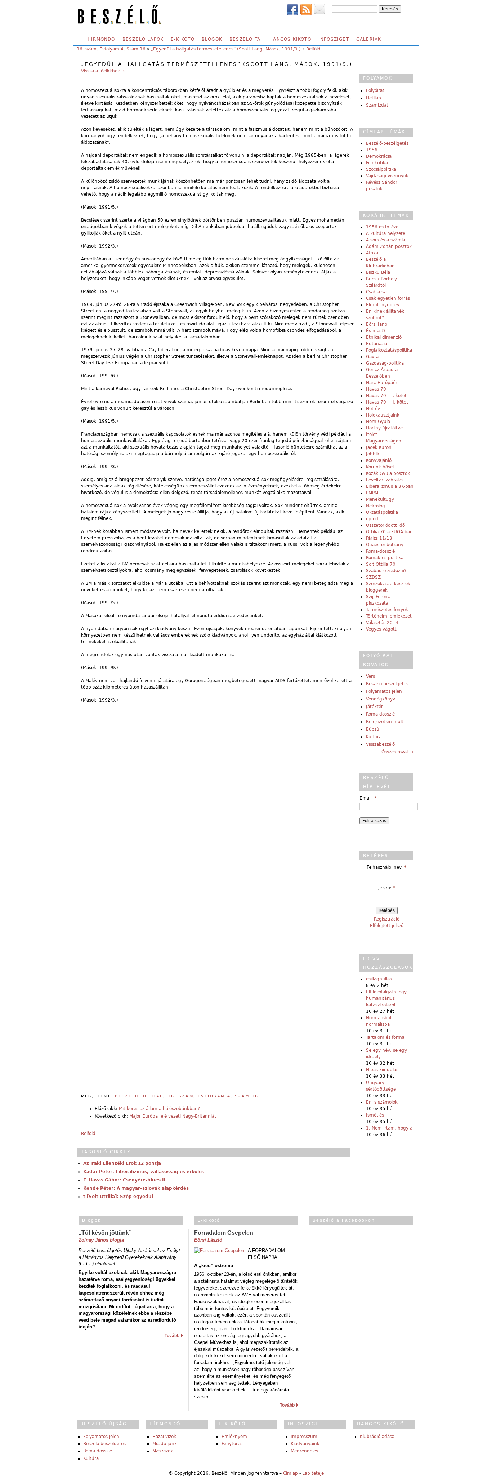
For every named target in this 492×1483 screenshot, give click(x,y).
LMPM (372, 492)
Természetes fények (387, 609)
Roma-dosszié (380, 551)
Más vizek (162, 1450)
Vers (370, 676)
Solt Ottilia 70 (380, 564)
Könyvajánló (379, 460)
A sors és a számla (385, 239)
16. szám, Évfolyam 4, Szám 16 (111, 49)
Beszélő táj (245, 39)
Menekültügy (380, 499)
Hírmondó (101, 39)
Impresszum (304, 1436)
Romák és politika (384, 557)
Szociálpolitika (381, 169)
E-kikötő (182, 39)
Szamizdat (377, 105)
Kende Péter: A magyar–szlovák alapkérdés (136, 1188)
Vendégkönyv (380, 699)
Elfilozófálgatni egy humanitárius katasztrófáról (386, 998)
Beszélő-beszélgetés (387, 143)
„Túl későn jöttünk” (105, 1233)
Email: (367, 798)
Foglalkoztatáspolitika (389, 350)
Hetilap (373, 98)
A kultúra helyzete (385, 233)
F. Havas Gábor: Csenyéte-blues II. (125, 1180)
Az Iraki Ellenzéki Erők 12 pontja (122, 1163)
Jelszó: (386, 887)
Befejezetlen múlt (384, 721)
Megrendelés (304, 1450)
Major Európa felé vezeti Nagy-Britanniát (172, 1116)
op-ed (372, 518)
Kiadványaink (305, 1443)
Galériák (368, 39)
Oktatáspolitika (382, 512)
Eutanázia (376, 343)
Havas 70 (376, 389)
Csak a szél (377, 291)
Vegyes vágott (381, 629)
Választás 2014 (382, 622)
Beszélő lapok (143, 39)
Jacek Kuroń (379, 447)
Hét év (373, 408)
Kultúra (373, 736)
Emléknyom (234, 1436)
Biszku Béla (378, 272)
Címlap (290, 1473)
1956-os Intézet (383, 227)
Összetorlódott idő (385, 525)
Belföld (313, 49)
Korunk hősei (380, 466)
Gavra (372, 356)
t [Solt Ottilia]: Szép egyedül (118, 1196)
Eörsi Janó (376, 324)
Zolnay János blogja (101, 1240)
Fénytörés (232, 1443)
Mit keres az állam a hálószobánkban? (159, 1108)
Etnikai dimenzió (384, 337)
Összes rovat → (397, 751)
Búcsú (372, 729)
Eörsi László (208, 1240)
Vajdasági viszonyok (387, 175)
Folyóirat (375, 90)
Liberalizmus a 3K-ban (389, 486)
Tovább (172, 1335)
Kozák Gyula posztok (388, 473)
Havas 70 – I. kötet (386, 395)
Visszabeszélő (380, 744)
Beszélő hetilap (139, 1096)
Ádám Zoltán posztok (389, 246)
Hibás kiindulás (382, 1069)
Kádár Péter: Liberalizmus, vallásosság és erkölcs (143, 1171)
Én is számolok (382, 1102)
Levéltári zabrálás (384, 479)
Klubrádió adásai (377, 1436)
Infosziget (333, 39)
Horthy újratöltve (384, 428)
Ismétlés (375, 1115)
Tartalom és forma (385, 1037)
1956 (371, 149)
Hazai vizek (164, 1436)
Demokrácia (379, 156)
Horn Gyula (378, 421)
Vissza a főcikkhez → (103, 71)
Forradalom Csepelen (223, 1233)
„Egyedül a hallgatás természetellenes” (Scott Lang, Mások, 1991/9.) (226, 49)
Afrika (372, 252)
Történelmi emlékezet (389, 616)
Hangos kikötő (290, 39)
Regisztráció (386, 919)
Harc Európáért (382, 382)
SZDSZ (373, 577)
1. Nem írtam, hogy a (389, 1128)
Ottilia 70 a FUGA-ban (389, 531)
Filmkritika (377, 162)
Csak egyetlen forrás (388, 298)
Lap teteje (313, 1473)
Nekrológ (375, 505)
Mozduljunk (164, 1443)
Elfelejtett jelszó (386, 925)
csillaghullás (379, 978)
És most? (375, 330)
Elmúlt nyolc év (382, 304)
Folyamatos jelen (384, 691)
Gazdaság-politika (385, 363)
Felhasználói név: (386, 867)
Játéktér (374, 706)
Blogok (212, 39)
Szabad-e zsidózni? (386, 570)
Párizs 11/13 (379, 538)
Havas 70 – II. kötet (387, 402)
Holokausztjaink (382, 415)
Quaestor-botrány (384, 544)
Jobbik (372, 454)
